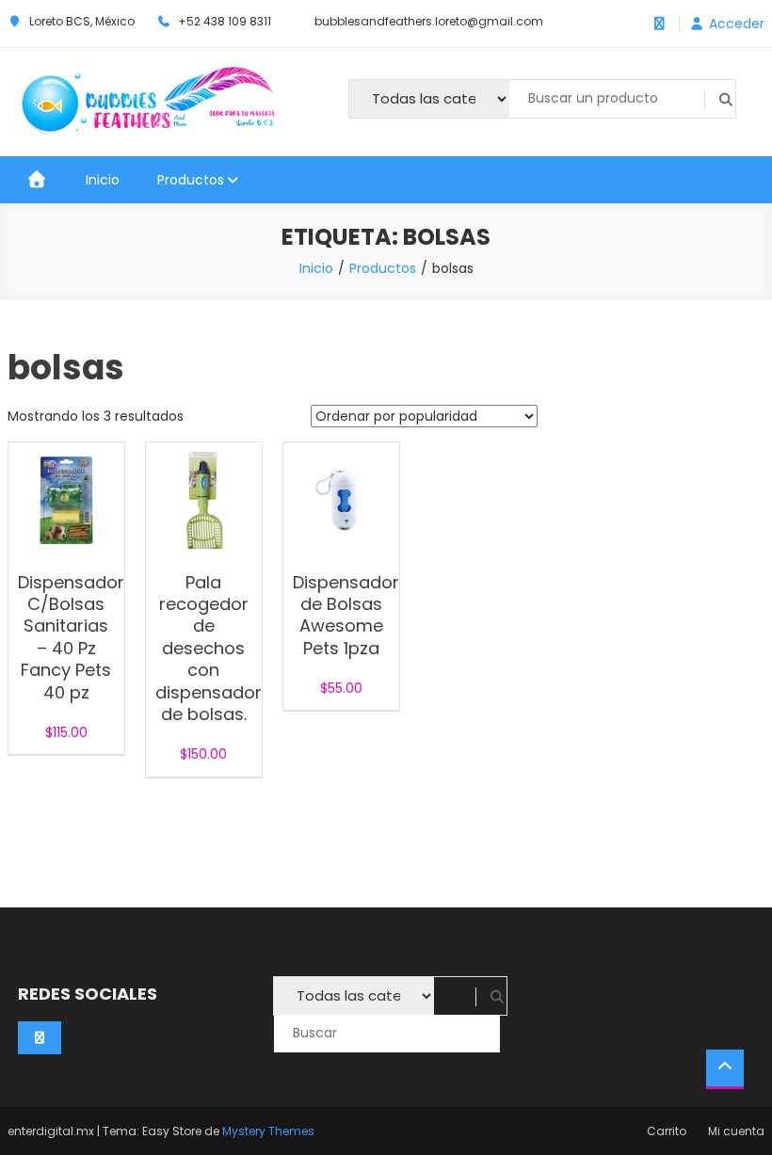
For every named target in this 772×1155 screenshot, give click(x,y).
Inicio (103, 179)
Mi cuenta (736, 1131)
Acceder (736, 23)
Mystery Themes (268, 1131)
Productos (190, 179)
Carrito (666, 1131)
